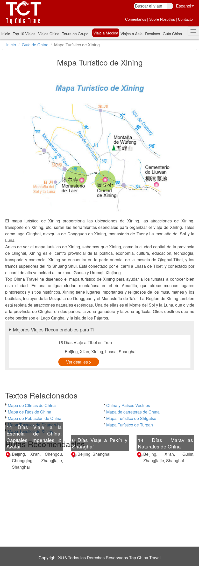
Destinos (152, 33)
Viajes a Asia (131, 33)
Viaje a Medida (105, 32)
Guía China (172, 33)
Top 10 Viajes (24, 33)
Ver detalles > (78, 362)
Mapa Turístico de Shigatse (131, 418)
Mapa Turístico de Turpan (129, 425)
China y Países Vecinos (128, 405)
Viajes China (48, 33)
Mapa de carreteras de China (133, 412)
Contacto (185, 19)
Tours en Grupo (75, 33)
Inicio (5, 33)
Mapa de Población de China (34, 418)
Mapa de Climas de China (32, 405)
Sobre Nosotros (162, 19)
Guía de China (35, 45)
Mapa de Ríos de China (29, 412)
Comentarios (135, 19)
